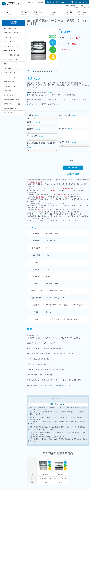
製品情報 (23, 12)
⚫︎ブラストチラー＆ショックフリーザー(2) (11, 60)
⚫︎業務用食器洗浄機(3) (9, 81)
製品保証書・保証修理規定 (54, 385)
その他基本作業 (64, 142)
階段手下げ (30, 129)
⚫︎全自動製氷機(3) (8, 37)
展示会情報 (38, 12)
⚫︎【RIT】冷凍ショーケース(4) (11, 104)
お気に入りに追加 (73, 174)
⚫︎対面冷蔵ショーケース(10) (10, 46)
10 (49, 71)
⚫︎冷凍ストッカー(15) (9, 73)
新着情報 (40, 2)
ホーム (9, 12)
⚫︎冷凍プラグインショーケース (11, 64)
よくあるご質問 (67, 12)
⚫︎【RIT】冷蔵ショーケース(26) (10, 95)
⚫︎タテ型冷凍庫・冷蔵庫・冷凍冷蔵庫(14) (11, 29)
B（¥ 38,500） (57, 95)
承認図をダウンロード (69, 49)
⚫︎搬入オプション (7, 113)
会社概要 (52, 12)
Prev (28, 71)
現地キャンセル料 (65, 115)
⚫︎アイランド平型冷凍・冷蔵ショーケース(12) (11, 55)
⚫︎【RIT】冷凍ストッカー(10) (11, 108)
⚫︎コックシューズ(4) (8, 90)
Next (56, 71)
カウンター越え (32, 136)
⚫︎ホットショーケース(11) (10, 77)
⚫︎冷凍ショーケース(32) (9, 50)
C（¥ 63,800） (70, 95)
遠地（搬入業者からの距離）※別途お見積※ (41, 144)
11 (51, 71)
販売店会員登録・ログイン (58, 2)
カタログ (31, 2)
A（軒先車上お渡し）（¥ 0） (39, 95)
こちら (29, 104)
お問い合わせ (81, 12)
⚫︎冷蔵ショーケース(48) (9, 41)
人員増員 (30, 115)
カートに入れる (74, 167)
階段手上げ (30, 122)
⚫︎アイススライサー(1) (9, 86)
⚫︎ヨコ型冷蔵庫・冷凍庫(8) (10, 32)
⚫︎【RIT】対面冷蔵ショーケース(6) (11, 100)
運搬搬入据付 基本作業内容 (36, 92)
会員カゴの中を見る (80, 2)
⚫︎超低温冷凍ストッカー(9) (10, 68)
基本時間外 (62, 128)
